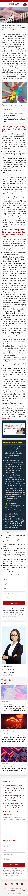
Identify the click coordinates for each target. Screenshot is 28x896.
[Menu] (3, 4)
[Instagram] (11, 884)
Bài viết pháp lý (8, 702)
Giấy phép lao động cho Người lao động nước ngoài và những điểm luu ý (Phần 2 (14, 567)
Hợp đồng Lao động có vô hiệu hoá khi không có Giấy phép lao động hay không (14, 561)
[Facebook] (6, 884)
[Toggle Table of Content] (23, 109)
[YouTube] (22, 884)
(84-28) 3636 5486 (11, 811)
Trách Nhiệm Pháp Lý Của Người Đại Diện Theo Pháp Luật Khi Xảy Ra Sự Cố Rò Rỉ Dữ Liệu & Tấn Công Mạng (13, 708)
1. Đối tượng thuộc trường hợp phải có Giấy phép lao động (14, 114)
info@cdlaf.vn (9, 814)
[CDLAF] (14, 4)
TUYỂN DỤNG (15, 891)
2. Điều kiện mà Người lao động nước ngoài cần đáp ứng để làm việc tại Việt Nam (14, 119)
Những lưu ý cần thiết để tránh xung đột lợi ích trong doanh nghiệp (14, 555)
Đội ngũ (7, 504)
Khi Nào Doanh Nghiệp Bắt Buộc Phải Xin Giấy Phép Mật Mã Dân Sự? (14, 769)
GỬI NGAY (14, 865)
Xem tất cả (5, 683)
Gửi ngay (14, 603)
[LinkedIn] (16, 884)
